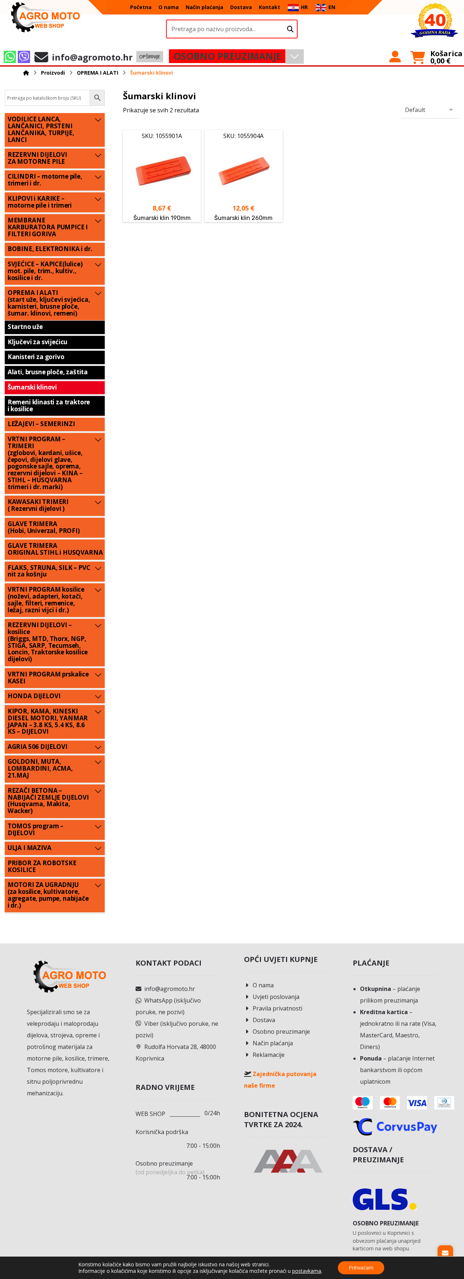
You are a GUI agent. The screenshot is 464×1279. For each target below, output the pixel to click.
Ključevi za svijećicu (37, 342)
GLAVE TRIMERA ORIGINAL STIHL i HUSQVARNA (55, 549)
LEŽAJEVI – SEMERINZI (41, 424)
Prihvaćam (361, 1267)
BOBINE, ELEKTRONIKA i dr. (50, 249)
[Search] (290, 29)
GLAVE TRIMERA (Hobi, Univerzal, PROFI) (44, 527)
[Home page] (26, 72)
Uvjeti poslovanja (276, 997)
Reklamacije (269, 1055)
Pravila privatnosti (277, 1008)
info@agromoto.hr (169, 989)
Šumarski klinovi (32, 387)
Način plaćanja (273, 1043)
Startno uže (25, 326)
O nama (263, 985)
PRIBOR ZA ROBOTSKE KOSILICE (42, 866)
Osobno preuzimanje (281, 1032)
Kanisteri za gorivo (36, 357)
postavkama (306, 1271)
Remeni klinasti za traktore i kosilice (49, 405)
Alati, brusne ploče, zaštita (48, 372)
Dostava (264, 1020)
